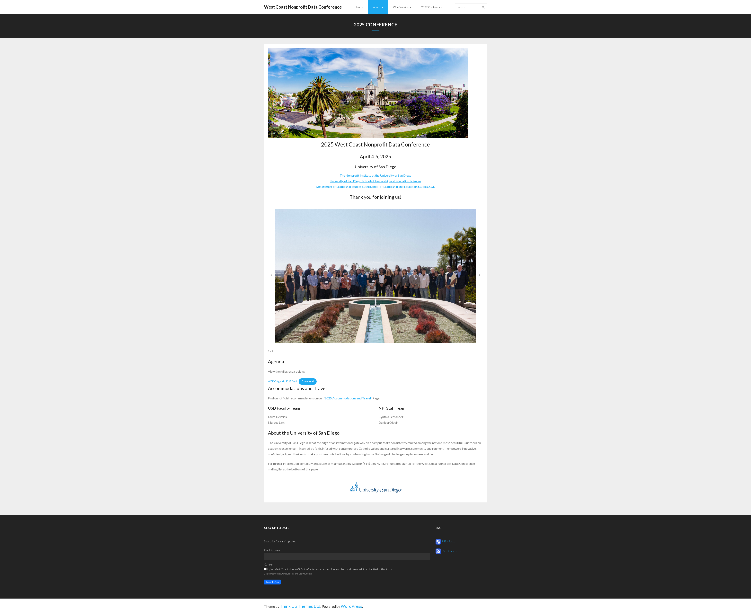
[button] (479, 275)
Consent (269, 564)
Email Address (272, 550)
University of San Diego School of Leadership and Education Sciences (375, 181)
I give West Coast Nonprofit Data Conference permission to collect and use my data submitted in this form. (330, 569)
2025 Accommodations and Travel (348, 398)
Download (308, 381)
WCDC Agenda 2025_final (282, 381)
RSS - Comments (451, 551)
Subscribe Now (272, 582)
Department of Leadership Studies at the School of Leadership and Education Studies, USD (375, 186)
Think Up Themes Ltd (300, 606)
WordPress (351, 606)
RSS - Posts (448, 541)
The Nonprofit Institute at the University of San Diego (375, 175)
